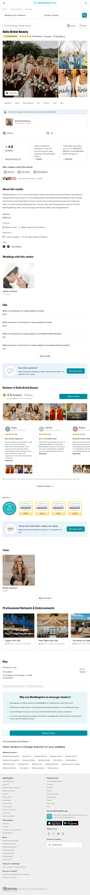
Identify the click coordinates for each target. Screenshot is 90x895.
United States (57, 845)
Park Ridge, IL (60, 36)
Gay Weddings (8, 833)
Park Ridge (28, 9)
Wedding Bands (71, 760)
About (17, 103)
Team (55, 103)
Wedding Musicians (52, 764)
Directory (6, 823)
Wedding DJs (27, 756)
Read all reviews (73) (13, 159)
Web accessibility (8, 816)
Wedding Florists (71, 756)
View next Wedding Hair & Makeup (16, 741)
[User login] (86, 3)
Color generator (8, 853)
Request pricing (48, 733)
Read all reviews (43, 486)
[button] (45, 371)
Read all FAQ (45, 356)
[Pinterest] (58, 834)
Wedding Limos (37, 764)
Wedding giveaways (9, 847)
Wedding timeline (9, 850)
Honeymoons (7, 859)
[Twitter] (54, 834)
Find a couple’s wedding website (14, 867)
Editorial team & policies (11, 788)
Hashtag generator (9, 844)
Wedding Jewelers (38, 768)
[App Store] (54, 825)
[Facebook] (49, 834)
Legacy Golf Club (12, 640)
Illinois (5, 9)
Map (61, 103)
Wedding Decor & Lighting (71, 764)
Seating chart (51, 797)
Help (48, 807)
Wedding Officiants (28, 760)
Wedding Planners (40, 756)
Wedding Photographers (11, 756)
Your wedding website (54, 781)
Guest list (50, 788)
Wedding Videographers (11, 760)
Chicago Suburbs (16, 9)
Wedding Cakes (23, 764)
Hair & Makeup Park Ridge (34, 686)
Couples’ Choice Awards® (12, 830)
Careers (5, 794)
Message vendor (75, 371)
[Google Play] (70, 825)
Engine (49, 800)
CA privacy (6, 813)
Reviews (46, 103)
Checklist (50, 784)
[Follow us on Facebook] (4, 246)
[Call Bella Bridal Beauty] (5, 733)
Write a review (73, 396)
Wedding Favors (53, 768)
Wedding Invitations (9, 768)
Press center (7, 797)
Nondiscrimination (9, 791)
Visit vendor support (10, 877)
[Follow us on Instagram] (8, 246)
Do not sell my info (9, 810)
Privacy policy (7, 807)
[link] (18, 279)
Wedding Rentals (44, 760)
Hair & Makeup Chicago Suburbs (13, 686)
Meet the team (45, 598)
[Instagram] (63, 834)
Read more (7, 217)
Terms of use (7, 803)
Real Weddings (28, 103)
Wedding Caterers (56, 756)
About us (6, 784)
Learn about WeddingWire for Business (16, 874)
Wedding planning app (10, 841)
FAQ (38, 103)
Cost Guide (51, 803)
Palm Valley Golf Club (48, 640)
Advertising (6, 800)
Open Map (82, 669)
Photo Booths (58, 760)
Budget (49, 791)
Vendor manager (52, 794)
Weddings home (8, 781)
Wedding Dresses (9, 764)
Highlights (8, 103)
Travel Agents (24, 768)
